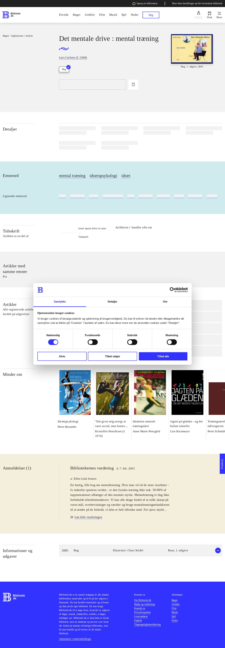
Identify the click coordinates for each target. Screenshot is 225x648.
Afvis (62, 356)
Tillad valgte (112, 356)
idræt (125, 175)
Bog (64, 69)
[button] (140, 550)
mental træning (72, 175)
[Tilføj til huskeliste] (133, 84)
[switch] (93, 342)
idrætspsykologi (103, 175)
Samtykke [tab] (60, 301)
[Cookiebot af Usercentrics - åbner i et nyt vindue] (172, 289)
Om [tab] (165, 301)
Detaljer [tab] (112, 301)
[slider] (192, 60)
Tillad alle (163, 356)
